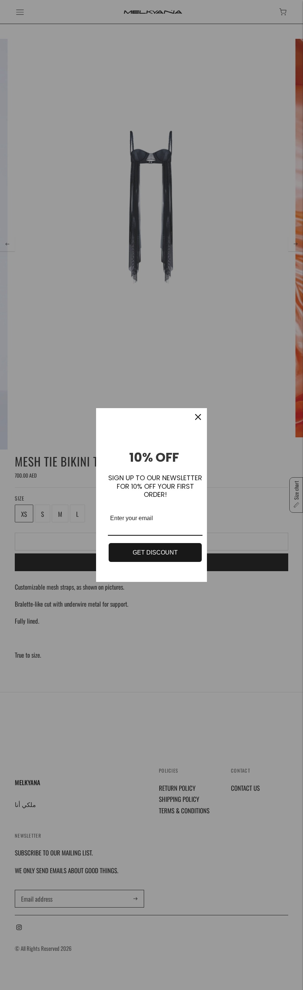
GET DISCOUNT (155, 552)
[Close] (198, 417)
